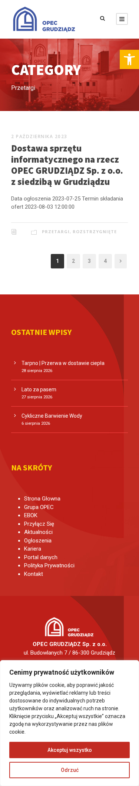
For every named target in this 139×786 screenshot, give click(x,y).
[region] (69, 723)
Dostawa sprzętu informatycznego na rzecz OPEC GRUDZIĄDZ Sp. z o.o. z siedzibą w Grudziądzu (67, 164)
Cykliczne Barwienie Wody (51, 416)
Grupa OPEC (39, 507)
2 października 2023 (39, 136)
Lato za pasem (38, 389)
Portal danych (40, 557)
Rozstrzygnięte (95, 231)
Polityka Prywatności (49, 565)
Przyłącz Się (39, 524)
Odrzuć (70, 770)
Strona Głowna (42, 498)
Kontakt (33, 574)
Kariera (32, 548)
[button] (129, 59)
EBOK (30, 515)
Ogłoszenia (38, 540)
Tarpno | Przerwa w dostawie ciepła (63, 363)
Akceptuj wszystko (69, 750)
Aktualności (38, 532)
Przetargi (56, 231)
